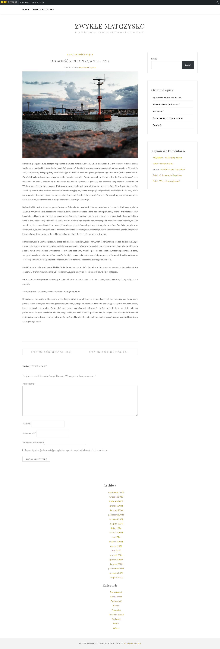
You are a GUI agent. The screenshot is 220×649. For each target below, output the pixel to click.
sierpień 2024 (116, 523)
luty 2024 (116, 550)
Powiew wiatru (166, 163)
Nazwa (26, 423)
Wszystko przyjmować (169, 181)
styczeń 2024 (116, 555)
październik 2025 (116, 492)
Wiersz (116, 628)
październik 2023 (116, 568)
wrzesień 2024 (116, 519)
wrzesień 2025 (116, 496)
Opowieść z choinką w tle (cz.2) (51, 352)
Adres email (29, 433)
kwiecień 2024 (116, 541)
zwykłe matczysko (87, 67)
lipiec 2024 (116, 528)
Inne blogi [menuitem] (24, 2)
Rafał (155, 163)
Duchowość (116, 601)
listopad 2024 (116, 510)
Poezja (116, 605)
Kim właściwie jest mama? (166, 104)
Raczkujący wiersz (173, 157)
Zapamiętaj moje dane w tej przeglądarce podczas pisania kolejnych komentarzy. (66, 450)
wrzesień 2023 (116, 573)
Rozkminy (116, 619)
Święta (88, 54)
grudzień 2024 (116, 505)
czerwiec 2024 (116, 532)
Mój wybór (158, 111)
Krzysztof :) (158, 157)
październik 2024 (116, 514)
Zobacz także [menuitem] (37, 2)
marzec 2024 (116, 546)
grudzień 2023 (116, 559)
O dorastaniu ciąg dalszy (173, 169)
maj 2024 (116, 537)
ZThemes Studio (132, 643)
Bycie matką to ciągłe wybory (168, 118)
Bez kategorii (116, 592)
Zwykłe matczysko (43, 9)
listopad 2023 (116, 564)
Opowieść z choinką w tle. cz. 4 (109, 352)
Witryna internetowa (33, 442)
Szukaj (154, 58)
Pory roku (116, 610)
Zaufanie (157, 125)
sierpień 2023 (116, 577)
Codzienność (75, 54)
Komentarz (28, 383)
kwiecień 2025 (116, 501)
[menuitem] (9, 2)
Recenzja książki (116, 614)
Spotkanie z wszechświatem (167, 97)
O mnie (26, 9)
